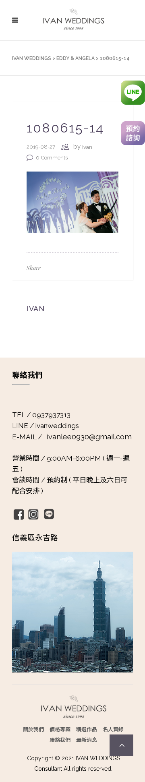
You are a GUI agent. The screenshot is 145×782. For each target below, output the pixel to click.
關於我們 (33, 729)
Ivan (87, 147)
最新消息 (86, 739)
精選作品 (86, 729)
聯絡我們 (60, 739)
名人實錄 (113, 729)
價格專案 (60, 729)
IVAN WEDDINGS (31, 58)
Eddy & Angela (75, 58)
